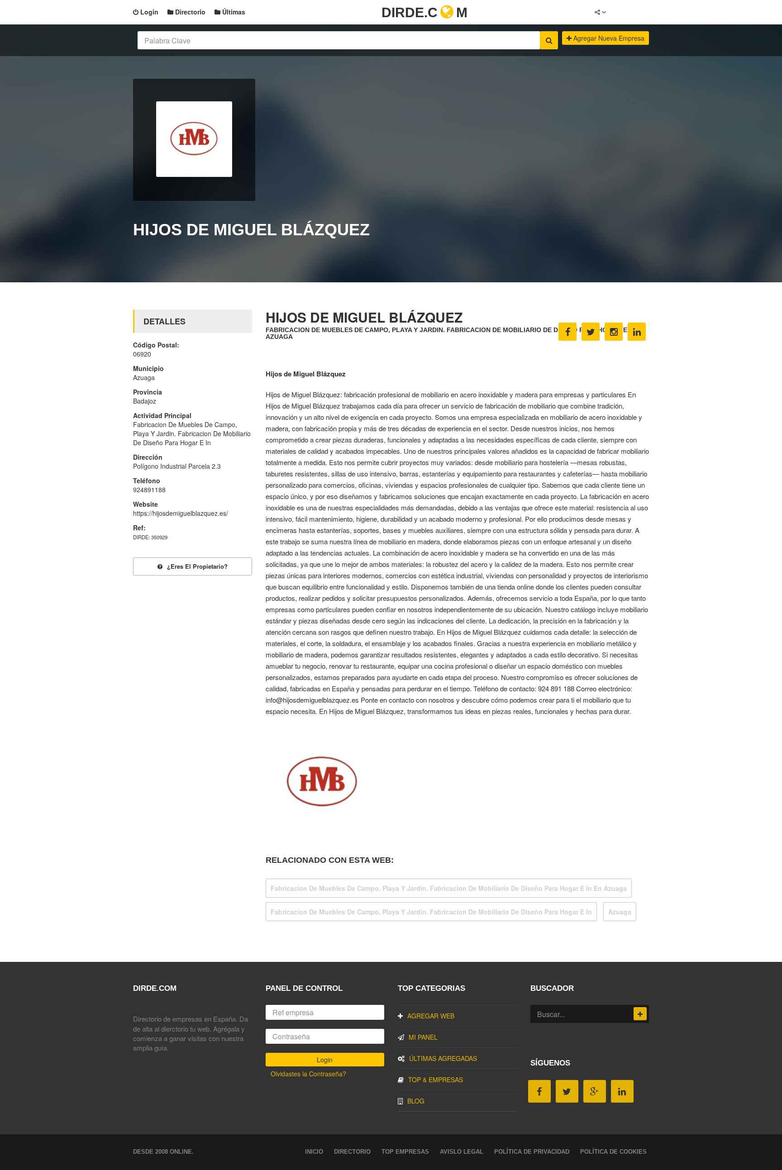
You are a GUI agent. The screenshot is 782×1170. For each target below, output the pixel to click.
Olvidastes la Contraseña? (308, 1073)
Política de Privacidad (531, 1151)
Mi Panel (423, 1037)
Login (148, 11)
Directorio (189, 11)
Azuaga (619, 911)
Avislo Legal (461, 1151)
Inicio (314, 1151)
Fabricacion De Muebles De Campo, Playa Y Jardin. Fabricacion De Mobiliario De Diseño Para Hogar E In (431, 911)
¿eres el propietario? (197, 566)
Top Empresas (405, 1151)
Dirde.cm (424, 12)
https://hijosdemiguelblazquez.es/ (180, 513)
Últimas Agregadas (443, 1058)
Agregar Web (430, 1015)
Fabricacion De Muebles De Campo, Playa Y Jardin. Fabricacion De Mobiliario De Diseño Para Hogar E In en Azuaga (449, 888)
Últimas (232, 11)
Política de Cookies (613, 1151)
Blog (415, 1100)
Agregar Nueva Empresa (608, 38)
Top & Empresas (435, 1079)
